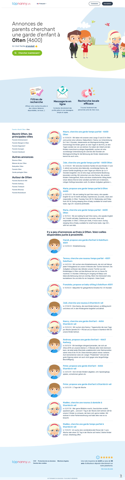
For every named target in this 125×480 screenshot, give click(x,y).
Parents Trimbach (18, 187)
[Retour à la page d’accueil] (21, 3)
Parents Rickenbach (19, 193)
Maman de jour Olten (19, 163)
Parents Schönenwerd (19, 140)
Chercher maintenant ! (29, 53)
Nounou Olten (17, 160)
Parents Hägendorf (18, 146)
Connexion (94, 3)
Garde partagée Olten (19, 172)
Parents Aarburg (17, 184)
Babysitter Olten (17, 166)
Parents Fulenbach (18, 152)
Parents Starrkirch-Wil (19, 181)
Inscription (107, 3)
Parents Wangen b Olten (20, 143)
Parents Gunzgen (18, 149)
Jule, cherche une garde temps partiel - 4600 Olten (87, 162)
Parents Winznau (18, 190)
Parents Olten (17, 169)
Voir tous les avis (107, 469)
